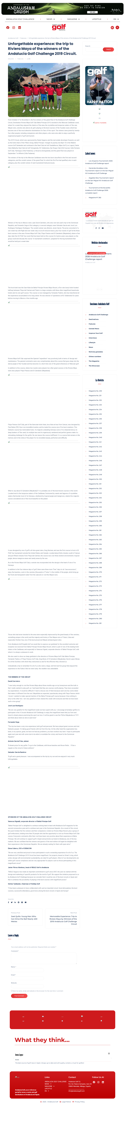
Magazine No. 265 (95, 549)
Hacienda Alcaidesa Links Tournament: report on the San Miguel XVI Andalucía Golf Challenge (99, 170)
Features (20, 59)
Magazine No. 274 (95, 591)
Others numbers (95, 356)
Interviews (93, 338)
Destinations (94, 319)
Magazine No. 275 (95, 595)
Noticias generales (96, 352)
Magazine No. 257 (95, 512)
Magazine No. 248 (95, 470)
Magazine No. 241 (95, 442)
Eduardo (11, 59)
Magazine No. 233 (95, 405)
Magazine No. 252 (95, 488)
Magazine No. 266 (95, 553)
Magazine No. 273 (95, 586)
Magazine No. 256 (95, 507)
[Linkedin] (19, 28)
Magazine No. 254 (95, 498)
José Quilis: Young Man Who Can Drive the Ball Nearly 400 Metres (24, 919)
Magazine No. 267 (95, 558)
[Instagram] (14, 28)
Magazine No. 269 (95, 567)
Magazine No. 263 (95, 540)
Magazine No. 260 (95, 526)
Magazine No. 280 (95, 618)
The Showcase (94, 366)
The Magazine (94, 361)
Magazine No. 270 (95, 572)
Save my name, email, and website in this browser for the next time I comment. (38, 991)
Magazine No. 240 (95, 437)
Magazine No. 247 (95, 465)
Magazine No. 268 (95, 563)
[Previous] (97, 289)
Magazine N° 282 (95, 197)
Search (87, 46)
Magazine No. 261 (95, 530)
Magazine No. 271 (95, 577)
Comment (15, 951)
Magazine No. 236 (95, 419)
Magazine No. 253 (95, 493)
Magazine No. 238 (95, 428)
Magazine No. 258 (95, 516)
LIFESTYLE (96, 19)
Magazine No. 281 (95, 623)
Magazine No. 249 (95, 474)
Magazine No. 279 (95, 614)
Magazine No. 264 (95, 544)
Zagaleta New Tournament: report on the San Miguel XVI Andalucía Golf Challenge (99, 180)
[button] (112, 27)
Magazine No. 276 (95, 600)
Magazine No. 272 (95, 581)
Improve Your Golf (96, 333)
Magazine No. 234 (95, 409)
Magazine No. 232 (95, 400)
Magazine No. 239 (95, 433)
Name (13, 967)
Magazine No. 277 (95, 605)
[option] (99, 257)
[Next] (101, 289)
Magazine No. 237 (95, 423)
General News (94, 329)
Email (13, 975)
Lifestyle (92, 342)
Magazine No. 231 (95, 395)
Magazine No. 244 (95, 456)
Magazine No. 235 (95, 414)
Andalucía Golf (90, 262)
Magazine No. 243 (95, 451)
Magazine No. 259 (95, 521)
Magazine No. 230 (95, 391)
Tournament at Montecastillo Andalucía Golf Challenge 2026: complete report (97, 190)
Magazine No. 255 (95, 502)
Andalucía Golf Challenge (96, 253)
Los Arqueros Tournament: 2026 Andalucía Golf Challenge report (98, 256)
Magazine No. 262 (95, 535)
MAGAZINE (72, 19)
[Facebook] (8, 28)
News (91, 347)
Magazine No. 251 (95, 484)
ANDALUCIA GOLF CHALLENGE (20, 19)
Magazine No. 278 (95, 609)
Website (14, 983)
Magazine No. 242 (95, 447)
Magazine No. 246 (95, 460)
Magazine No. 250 (95, 479)
